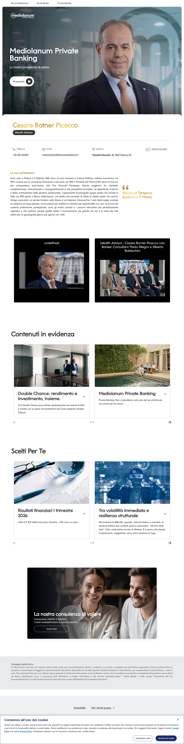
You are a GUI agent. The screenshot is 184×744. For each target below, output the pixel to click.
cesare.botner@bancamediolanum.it (60, 154)
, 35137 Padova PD (111, 154)
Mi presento (19, 81)
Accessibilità (80, 707)
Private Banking (64, 3)
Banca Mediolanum (19, 3)
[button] (51, 270)
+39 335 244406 (20, 154)
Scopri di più (52, 629)
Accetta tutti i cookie (166, 738)
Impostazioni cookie (143, 738)
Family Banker (43, 3)
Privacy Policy (26, 731)
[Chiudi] (178, 720)
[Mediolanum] (22, 15)
